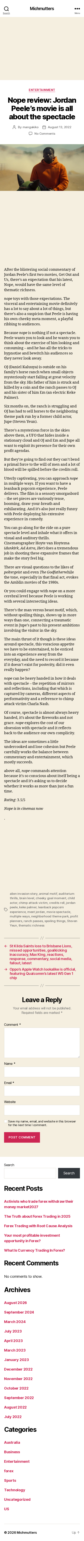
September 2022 (19, 1398)
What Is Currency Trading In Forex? (34, 1250)
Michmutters (42, 8)
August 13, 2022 (59, 127)
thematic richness (32, 925)
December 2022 (18, 1369)
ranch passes (33, 921)
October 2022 (16, 1388)
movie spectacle (58, 912)
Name (9, 1064)
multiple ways (20, 916)
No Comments (44, 133)
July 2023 (13, 1331)
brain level (26, 898)
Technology (14, 1490)
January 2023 (16, 1360)
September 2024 (19, 1312)
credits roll (57, 903)
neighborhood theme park (50, 916)
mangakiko (31, 127)
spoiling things (54, 921)
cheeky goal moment (51, 898)
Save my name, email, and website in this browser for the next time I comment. (42, 1123)
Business (12, 1452)
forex (8, 1471)
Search (9, 1165)
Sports (10, 1480)
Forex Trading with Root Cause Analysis (38, 1226)
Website (10, 1102)
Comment (12, 1025)
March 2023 (14, 1350)
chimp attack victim (33, 903)
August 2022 (15, 1407)
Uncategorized (17, 1499)
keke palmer (27, 907)
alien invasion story (24, 894)
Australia (12, 1442)
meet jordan (36, 912)
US (6, 1509)
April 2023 (13, 1341)
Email (9, 1083)
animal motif (48, 894)
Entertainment (42, 90)
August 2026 (15, 1303)
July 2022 (13, 1417)
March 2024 (14, 1322)
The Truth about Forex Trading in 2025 (37, 1216)
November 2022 (18, 1379)
